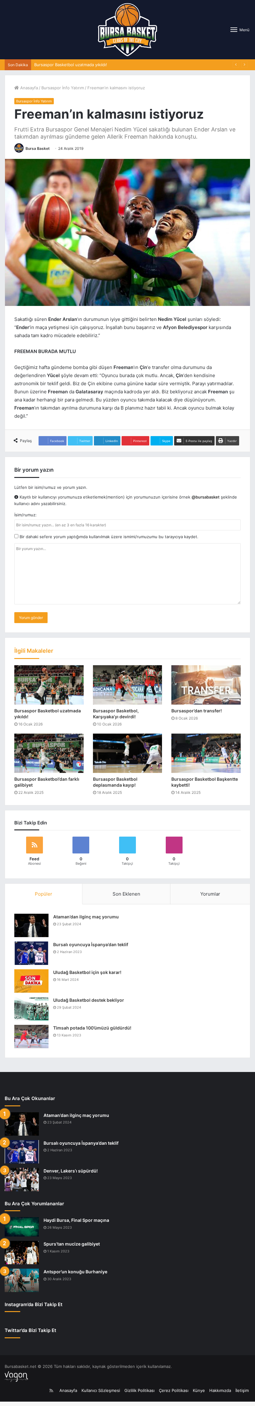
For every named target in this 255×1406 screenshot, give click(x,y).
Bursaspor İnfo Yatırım (62, 87)
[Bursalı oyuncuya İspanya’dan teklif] (31, 953)
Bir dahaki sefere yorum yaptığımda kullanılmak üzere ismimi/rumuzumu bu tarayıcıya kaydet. (108, 536)
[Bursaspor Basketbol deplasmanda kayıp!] (127, 753)
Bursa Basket (38, 148)
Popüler (43, 894)
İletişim (242, 1390)
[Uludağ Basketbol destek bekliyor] (31, 1008)
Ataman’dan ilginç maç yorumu (86, 916)
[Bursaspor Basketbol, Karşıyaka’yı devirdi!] (127, 685)
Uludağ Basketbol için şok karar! (87, 972)
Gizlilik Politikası (139, 1390)
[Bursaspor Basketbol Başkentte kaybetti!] (206, 753)
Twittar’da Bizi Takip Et (30, 1330)
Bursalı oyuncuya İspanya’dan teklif (90, 944)
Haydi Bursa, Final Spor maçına (76, 1220)
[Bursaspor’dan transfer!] (206, 685)
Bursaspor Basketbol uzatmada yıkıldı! (70, 64)
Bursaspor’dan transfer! (196, 710)
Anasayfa (28, 87)
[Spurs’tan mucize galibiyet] (22, 1252)
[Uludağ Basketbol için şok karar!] (31, 981)
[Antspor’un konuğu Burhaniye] (22, 1280)
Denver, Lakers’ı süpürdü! (71, 1170)
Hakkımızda (220, 1390)
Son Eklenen (126, 894)
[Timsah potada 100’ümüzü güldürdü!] (31, 1036)
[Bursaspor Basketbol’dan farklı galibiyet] (49, 753)
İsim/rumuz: (25, 514)
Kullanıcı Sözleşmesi (100, 1390)
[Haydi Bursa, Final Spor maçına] (22, 1226)
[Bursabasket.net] (127, 29)
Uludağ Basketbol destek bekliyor (88, 1000)
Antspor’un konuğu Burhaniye (75, 1271)
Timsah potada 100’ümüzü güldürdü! (92, 1027)
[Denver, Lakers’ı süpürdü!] (22, 1179)
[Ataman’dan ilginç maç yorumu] (31, 925)
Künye (199, 1390)
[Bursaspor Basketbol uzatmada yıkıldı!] (49, 685)
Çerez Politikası (173, 1390)
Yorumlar (210, 894)
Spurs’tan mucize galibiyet (72, 1243)
